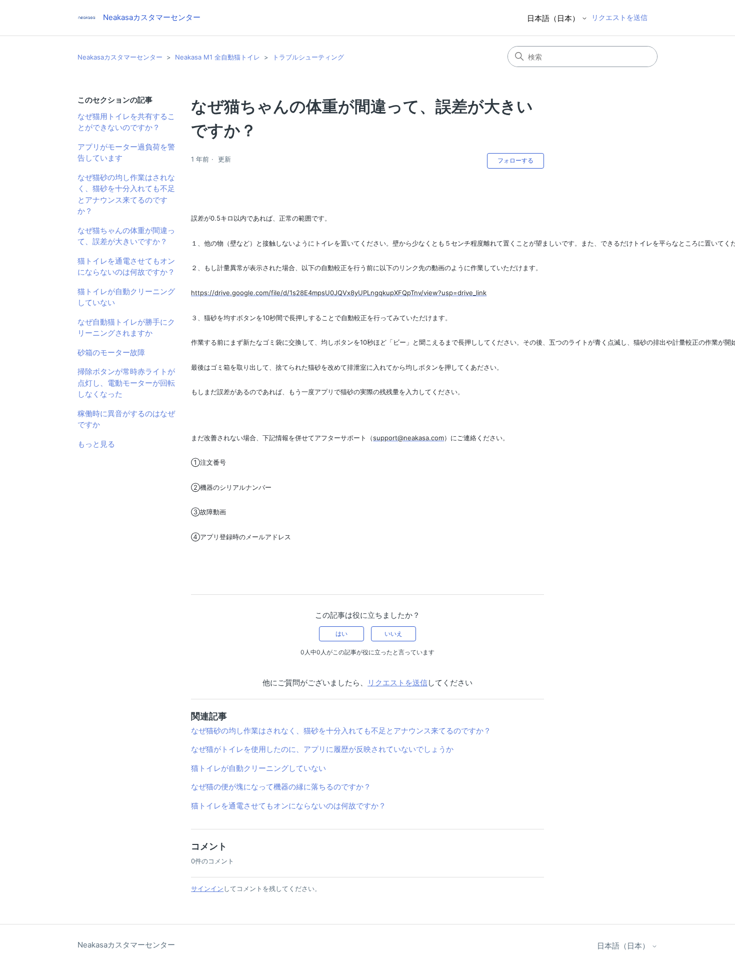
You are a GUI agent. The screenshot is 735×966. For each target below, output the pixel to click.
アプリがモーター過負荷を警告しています (126, 152)
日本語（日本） (554, 18)
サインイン (207, 888)
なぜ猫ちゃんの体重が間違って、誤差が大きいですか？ (126, 236)
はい (342, 633)
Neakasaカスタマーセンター (120, 57)
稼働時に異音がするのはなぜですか (126, 419)
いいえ (393, 633)
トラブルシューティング (308, 57)
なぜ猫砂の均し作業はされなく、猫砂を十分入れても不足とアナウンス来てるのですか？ (126, 194)
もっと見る (96, 444)
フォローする (516, 160)
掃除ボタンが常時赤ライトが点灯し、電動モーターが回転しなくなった (126, 383)
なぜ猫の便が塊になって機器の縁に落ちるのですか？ (281, 786)
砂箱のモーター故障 (111, 352)
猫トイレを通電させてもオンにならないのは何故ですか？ (126, 266)
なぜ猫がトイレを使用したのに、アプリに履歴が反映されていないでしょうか (322, 749)
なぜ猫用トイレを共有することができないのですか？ (126, 122)
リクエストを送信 (620, 17)
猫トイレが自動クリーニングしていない (126, 297)
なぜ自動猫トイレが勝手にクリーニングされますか (126, 327)
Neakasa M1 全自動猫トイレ (217, 57)
